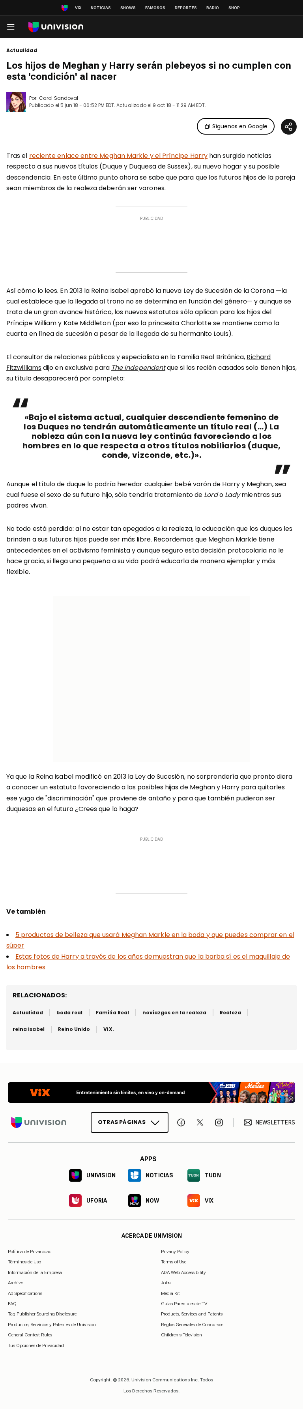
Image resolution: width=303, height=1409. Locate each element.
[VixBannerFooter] (151, 1092)
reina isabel (29, 1029)
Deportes (186, 8)
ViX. (108, 1029)
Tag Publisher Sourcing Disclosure (42, 1314)
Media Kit (170, 1293)
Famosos (155, 8)
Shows (128, 8)
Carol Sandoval (58, 98)
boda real (69, 1012)
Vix (78, 8)
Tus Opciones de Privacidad (36, 1345)
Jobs (165, 1282)
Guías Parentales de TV (184, 1303)
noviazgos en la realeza (174, 1012)
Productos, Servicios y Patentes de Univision (52, 1324)
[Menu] (11, 27)
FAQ (12, 1303)
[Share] (289, 127)
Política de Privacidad (30, 1251)
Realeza (230, 1012)
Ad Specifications (25, 1293)
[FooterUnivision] (38, 1122)
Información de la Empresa (35, 1272)
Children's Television (181, 1335)
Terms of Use (173, 1262)
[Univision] (55, 27)
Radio (212, 8)
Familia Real (112, 1012)
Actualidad (21, 50)
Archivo (15, 1282)
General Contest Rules (30, 1335)
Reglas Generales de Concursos (192, 1324)
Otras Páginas (122, 1122)
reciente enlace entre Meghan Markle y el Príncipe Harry (118, 155)
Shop (234, 8)
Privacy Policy (175, 1251)
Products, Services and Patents (192, 1314)
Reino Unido (74, 1029)
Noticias (101, 8)
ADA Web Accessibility (183, 1272)
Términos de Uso (24, 1262)
